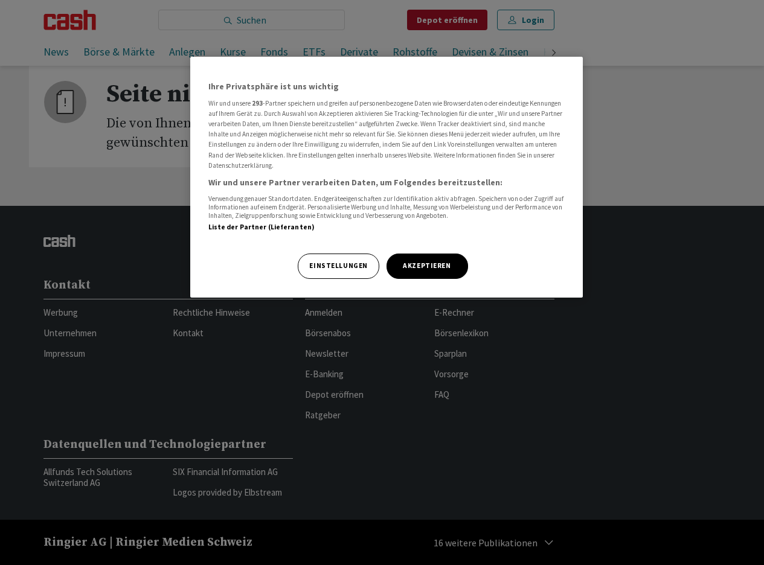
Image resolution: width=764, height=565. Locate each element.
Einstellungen (338, 265)
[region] (386, 177)
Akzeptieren (427, 265)
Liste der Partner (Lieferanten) (261, 227)
